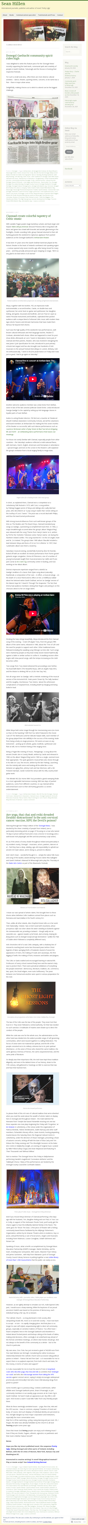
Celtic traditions (44, 1472)
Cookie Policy (47, 1522)
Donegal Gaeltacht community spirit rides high (29, 57)
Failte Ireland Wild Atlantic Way (45, 188)
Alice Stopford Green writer (46, 1467)
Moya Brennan (52, 798)
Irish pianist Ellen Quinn (43, 1495)
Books (12, 15)
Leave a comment (39, 201)
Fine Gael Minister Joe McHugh (26, 1485)
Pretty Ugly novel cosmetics (31, 1504)
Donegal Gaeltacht (45, 184)
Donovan (50, 186)
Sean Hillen (13, 3)
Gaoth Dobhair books (32, 1487)
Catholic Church (48, 1470)
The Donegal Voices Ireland (47, 1510)
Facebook (68, 169)
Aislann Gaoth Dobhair (30, 1467)
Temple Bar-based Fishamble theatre (17, 1510)
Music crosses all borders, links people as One (72, 93)
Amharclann (27, 171)
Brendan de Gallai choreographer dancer (23, 175)
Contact (60, 15)
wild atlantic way (27, 201)
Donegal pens (27, 186)
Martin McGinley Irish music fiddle (16, 1500)
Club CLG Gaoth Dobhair (48, 1474)
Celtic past (35, 1472)
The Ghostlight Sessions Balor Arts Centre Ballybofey (32, 1511)
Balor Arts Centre (25, 1470)
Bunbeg (39, 175)
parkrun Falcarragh (36, 195)
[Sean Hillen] (44, 30)
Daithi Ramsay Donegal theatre (45, 1476)
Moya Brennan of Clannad (42, 193)
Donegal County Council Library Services (18, 1480)
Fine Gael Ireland (11, 1485)
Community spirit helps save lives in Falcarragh (70, 83)
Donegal (14, 171)
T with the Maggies (44, 197)
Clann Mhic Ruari (53, 176)
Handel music (36, 1491)
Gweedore (15, 191)
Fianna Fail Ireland (52, 1484)
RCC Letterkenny (45, 1504)
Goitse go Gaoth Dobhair (25, 1489)
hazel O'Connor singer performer (29, 191)
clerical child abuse (35, 1474)
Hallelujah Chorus (25, 1491)
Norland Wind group (23, 195)
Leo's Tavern (43, 798)
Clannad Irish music (12, 178)
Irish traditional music (47, 191)
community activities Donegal (21, 180)
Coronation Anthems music (26, 1476)
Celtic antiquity (17, 1472)
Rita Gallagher (32, 1506)
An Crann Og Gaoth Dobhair (34, 1469)
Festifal (35, 190)
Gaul (15, 1489)
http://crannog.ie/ (33, 798)
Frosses (13, 1487)
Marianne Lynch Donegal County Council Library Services (38, 1499)
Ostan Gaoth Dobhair (16, 1502)
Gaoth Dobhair (42, 190)
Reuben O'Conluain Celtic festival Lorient (25, 197)
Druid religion (34, 1484)
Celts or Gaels (54, 1472)
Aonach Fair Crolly (27, 173)
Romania (39, 1506)
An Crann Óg (21, 562)
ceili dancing (18, 176)
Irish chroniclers (20, 1495)
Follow (69, 152)
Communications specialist (26, 15)
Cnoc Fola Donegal (12, 1476)
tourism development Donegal (41, 199)
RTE (44, 1506)
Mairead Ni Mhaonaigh (13, 1499)
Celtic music (26, 176)
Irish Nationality (31, 1495)
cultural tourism (40, 180)
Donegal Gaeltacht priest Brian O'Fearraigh (37, 1482)
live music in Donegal (17, 193)
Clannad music (34, 796)
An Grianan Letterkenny (51, 1469)
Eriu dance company (20, 188)
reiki (25, 1506)
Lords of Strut (29, 193)
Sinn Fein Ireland (35, 1508)
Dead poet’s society (71, 66)
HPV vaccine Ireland (17, 1493)
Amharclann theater (41, 238)
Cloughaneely (39, 178)
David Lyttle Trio (46, 182)
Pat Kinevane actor (29, 1502)
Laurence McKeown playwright (37, 1497)
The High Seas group (24, 199)
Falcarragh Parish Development (23, 190)
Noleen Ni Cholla (11, 195)
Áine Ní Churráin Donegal (41, 173)
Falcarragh (9, 190)
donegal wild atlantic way (39, 186)
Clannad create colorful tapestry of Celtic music (28, 217)
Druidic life (42, 1484)
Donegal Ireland (17, 186)
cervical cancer (11, 1474)
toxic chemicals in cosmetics (45, 1512)
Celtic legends (27, 1472)
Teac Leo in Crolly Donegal (49, 1508)
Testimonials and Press (46, 15)
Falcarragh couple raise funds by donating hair (71, 103)
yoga (21, 1514)
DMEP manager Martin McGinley (27, 1478)
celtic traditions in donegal (39, 176)
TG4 (31, 1510)
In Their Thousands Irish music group (35, 1493)
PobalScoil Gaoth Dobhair (14, 1504)
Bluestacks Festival (37, 1470)
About (5, 15)
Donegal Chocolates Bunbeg (14, 184)
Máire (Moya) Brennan (20, 227)
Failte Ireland (32, 188)
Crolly (32, 180)
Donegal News (25, 1484)
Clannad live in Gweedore (27, 178)
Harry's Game (23, 798)
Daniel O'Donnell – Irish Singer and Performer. (26, 182)
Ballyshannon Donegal (13, 1470)
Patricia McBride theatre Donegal (46, 1502)
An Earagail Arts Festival (39, 171)
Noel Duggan (54, 193)
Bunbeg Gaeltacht (47, 175)
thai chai (35, 1510)
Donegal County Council (31, 184)
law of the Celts (52, 1497)
